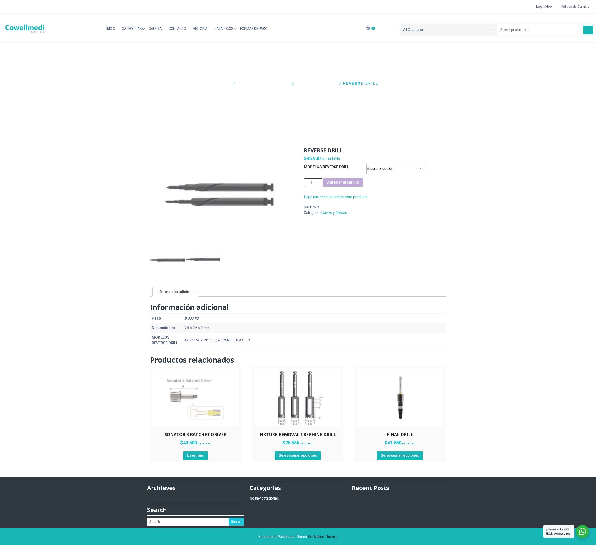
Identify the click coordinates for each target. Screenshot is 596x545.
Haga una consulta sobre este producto (336, 197)
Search (236, 522)
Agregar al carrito (343, 182)
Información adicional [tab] (175, 292)
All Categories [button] (413, 29)
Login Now (544, 6)
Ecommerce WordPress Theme (298, 537)
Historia (200, 29)
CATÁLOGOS (223, 29)
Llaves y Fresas (317, 83)
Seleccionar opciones (298, 455)
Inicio (110, 29)
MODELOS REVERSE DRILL (326, 167)
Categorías (132, 29)
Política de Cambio (575, 6)
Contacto (177, 29)
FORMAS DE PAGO (254, 29)
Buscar (588, 30)
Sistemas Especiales (264, 83)
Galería (155, 29)
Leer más (195, 455)
